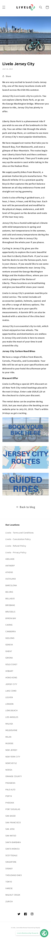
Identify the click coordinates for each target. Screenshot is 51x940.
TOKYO (8, 881)
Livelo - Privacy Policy (15, 552)
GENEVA (9, 644)
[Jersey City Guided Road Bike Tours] (25, 495)
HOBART (9, 671)
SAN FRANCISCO (13, 822)
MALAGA (9, 723)
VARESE (9, 888)
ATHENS (9, 572)
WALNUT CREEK (12, 894)
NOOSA (8, 769)
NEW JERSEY (11, 750)
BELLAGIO (10, 598)
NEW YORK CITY (12, 756)
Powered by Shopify (34, 927)
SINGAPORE (10, 861)
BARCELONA (11, 585)
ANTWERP (10, 565)
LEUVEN (9, 697)
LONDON (9, 703)
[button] (3, 7)
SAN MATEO (10, 835)
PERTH (8, 796)
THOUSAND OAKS (13, 875)
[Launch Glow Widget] (44, 933)
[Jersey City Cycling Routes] (25, 468)
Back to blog (27, 507)
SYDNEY (9, 868)
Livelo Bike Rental (21, 927)
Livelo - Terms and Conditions (19, 532)
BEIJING (9, 591)
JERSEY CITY (11, 684)
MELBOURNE (11, 730)
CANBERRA (10, 631)
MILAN (8, 736)
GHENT (8, 651)
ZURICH (9, 901)
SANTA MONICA (12, 848)
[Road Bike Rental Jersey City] (25, 441)
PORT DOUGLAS (12, 809)
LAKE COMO (10, 690)
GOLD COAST (11, 664)
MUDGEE (9, 743)
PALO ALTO (10, 789)
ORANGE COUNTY (13, 776)
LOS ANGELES (11, 717)
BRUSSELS (10, 611)
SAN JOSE (10, 829)
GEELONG (9, 638)
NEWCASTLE (11, 763)
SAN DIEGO (10, 815)
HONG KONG (11, 677)
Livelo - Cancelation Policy (18, 539)
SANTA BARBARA (13, 842)
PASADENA (10, 782)
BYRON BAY (10, 618)
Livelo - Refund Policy (15, 545)
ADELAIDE (9, 559)
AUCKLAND (10, 578)
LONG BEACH (11, 710)
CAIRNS (9, 624)
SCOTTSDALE (11, 855)
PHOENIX (9, 802)
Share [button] (8, 76)
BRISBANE (10, 605)
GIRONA (9, 657)
